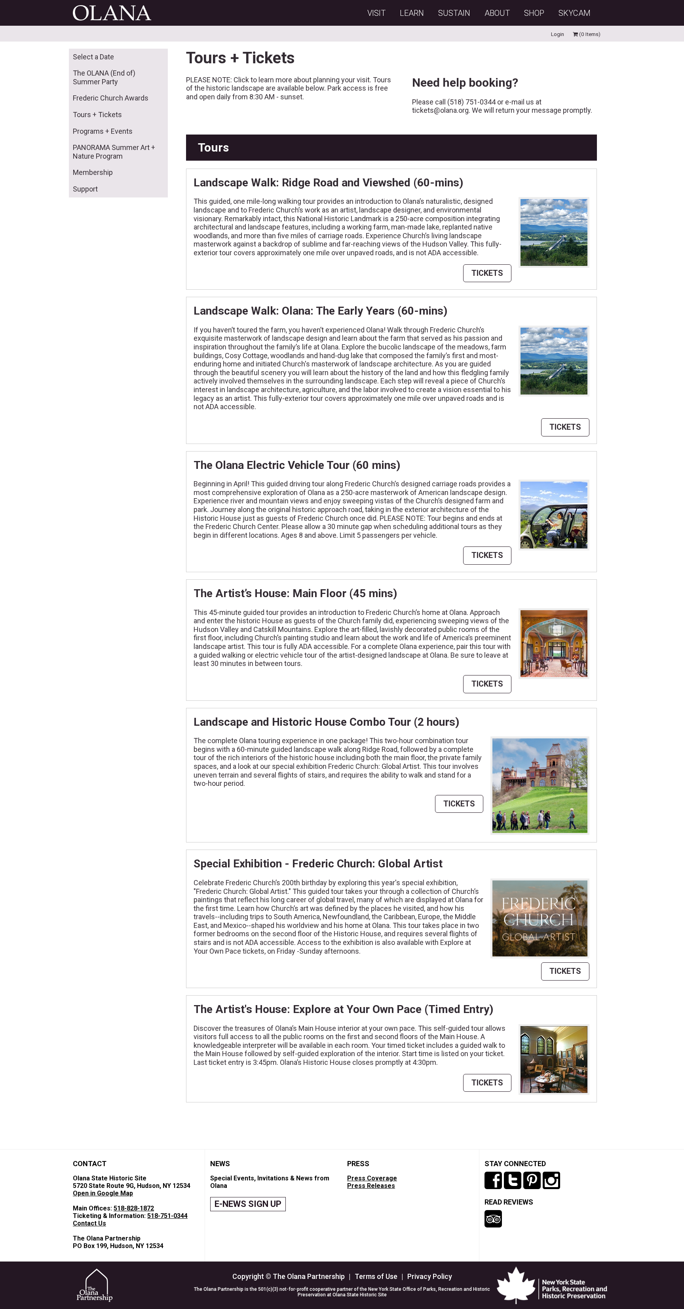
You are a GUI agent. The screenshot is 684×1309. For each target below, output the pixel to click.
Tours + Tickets (97, 114)
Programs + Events (103, 131)
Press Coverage (372, 1178)
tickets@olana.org (440, 110)
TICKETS (487, 273)
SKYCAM (575, 13)
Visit (376, 13)
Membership (93, 172)
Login (557, 34)
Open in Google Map (103, 1193)
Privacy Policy (429, 1276)
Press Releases (371, 1185)
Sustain (454, 13)
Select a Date (93, 57)
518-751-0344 (167, 1216)
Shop (534, 13)
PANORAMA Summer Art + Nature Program (114, 151)
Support (85, 189)
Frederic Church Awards (110, 98)
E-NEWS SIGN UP (248, 1204)
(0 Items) (589, 34)
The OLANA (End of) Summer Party (104, 77)
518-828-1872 (134, 1208)
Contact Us (89, 1223)
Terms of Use (376, 1276)
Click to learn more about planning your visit (302, 80)
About (497, 13)
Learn (412, 13)
